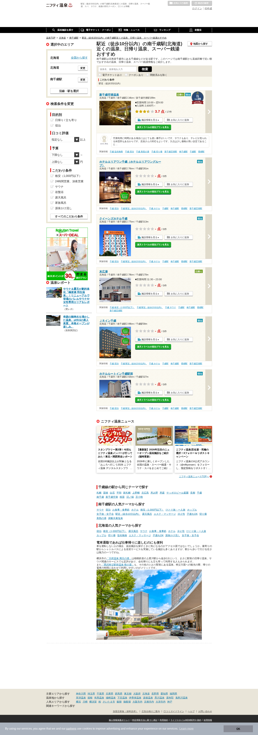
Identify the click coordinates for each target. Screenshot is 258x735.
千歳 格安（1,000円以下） (122, 307)
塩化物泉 (122, 535)
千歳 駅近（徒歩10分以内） (134, 208)
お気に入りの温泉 (179, 3)
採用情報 (208, 720)
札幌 (99, 492)
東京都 (127, 693)
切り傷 (203, 514)
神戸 (169, 701)
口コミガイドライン (174, 711)
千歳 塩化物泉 (116, 151)
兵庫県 (109, 693)
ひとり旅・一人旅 (175, 509)
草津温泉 (81, 697)
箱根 (90, 697)
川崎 (85, 701)
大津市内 (161, 701)
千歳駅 (193, 151)
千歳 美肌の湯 (142, 151)
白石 (112, 492)
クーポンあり (136, 75)
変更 (82, 68)
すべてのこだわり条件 (69, 216)
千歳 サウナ (170, 307)
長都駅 (201, 151)
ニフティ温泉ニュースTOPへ (194, 476)
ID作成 (208, 8)
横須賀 (93, 701)
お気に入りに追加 (180, 120)
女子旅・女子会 (105, 514)
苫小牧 (139, 496)
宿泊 (108, 509)
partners (71, 728)
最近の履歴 (202, 3)
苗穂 (105, 492)
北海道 (146, 693)
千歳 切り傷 (156, 151)
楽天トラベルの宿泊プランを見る (153, 127)
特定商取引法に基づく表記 (144, 720)
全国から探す (79, 57)
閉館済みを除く (158, 75)
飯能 (119, 701)
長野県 (155, 693)
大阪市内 (137, 701)
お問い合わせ (205, 711)
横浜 (78, 701)
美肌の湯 (101, 518)
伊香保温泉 (135, 697)
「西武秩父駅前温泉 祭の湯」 (117, 564)
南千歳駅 (183, 151)
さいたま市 (109, 701)
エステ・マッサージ (165, 514)
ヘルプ (191, 711)
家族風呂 (60, 202)
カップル (192, 509)
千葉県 (100, 693)
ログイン (197, 8)
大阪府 (137, 693)
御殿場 (127, 701)
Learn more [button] (186, 728)
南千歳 (100, 496)
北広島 (145, 492)
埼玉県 (91, 693)
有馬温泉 (99, 697)
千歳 (199, 492)
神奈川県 (81, 693)
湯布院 (170, 697)
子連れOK (192, 514)
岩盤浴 (59, 192)
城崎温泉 (111, 697)
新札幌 (127, 492)
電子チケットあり (112, 75)
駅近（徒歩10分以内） (127, 514)
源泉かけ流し (172, 535)
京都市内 (149, 701)
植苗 (122, 496)
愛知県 (164, 693)
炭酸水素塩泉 (115, 518)
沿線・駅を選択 (69, 90)
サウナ (100, 509)
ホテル (135, 509)
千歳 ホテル (154, 208)
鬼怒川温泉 (181, 697)
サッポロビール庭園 (177, 492)
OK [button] (238, 728)
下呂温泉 (122, 697)
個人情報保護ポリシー (119, 720)
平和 (119, 492)
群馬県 (118, 693)
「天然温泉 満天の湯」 (119, 558)
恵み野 (154, 492)
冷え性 (181, 514)
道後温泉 (148, 697)
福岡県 (173, 693)
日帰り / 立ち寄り (66, 120)
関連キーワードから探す (60, 705)
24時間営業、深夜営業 (69, 181)
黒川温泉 (159, 697)
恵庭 (162, 492)
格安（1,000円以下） (152, 509)
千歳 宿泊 (129, 151)
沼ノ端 (130, 496)
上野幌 (136, 492)
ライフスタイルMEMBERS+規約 (185, 720)
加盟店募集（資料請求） (125, 711)
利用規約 (164, 720)
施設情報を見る (149, 120)
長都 (192, 492)
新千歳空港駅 (170, 151)
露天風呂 (147, 514)
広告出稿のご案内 (151, 711)
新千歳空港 (112, 496)
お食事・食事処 (121, 509)
